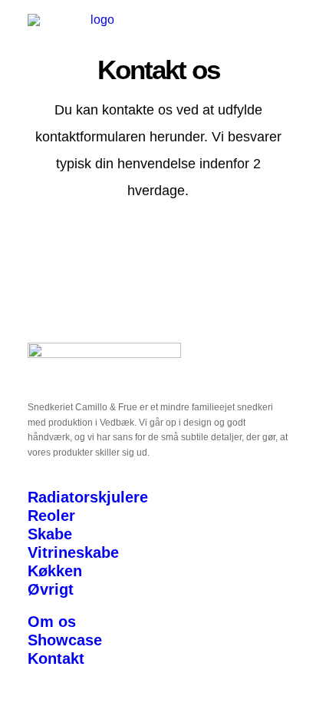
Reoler (51, 515)
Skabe (50, 534)
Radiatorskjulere (88, 497)
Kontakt (56, 658)
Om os (52, 621)
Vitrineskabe (73, 552)
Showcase (65, 640)
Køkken (55, 570)
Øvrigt (51, 589)
